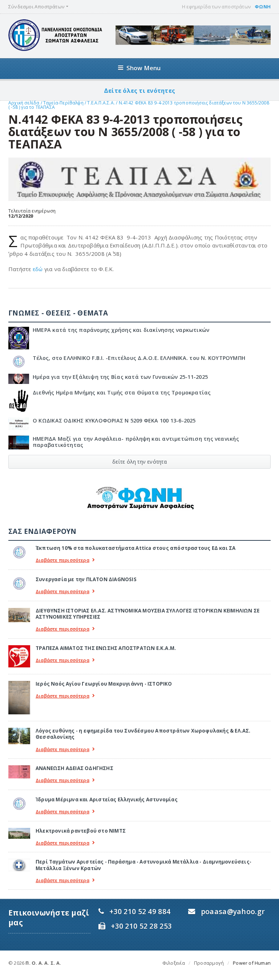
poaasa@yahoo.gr (233, 911)
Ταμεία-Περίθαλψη (63, 103)
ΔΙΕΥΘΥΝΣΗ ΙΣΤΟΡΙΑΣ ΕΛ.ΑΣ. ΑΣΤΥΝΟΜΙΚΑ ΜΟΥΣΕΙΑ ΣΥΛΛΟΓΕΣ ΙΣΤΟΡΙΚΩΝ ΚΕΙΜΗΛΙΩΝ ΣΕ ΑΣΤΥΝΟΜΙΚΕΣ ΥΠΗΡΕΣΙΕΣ (147, 613)
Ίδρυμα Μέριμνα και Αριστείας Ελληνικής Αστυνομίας (107, 799)
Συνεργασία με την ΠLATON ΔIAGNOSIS (86, 579)
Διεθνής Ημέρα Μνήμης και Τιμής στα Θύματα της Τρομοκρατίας (122, 392)
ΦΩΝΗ (263, 6)
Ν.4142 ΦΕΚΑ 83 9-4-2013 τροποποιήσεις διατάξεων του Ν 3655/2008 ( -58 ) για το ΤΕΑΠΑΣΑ (138, 105)
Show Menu (143, 68)
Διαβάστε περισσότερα (62, 560)
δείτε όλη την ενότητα (139, 461)
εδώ (38, 269)
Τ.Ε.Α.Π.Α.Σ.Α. (101, 103)
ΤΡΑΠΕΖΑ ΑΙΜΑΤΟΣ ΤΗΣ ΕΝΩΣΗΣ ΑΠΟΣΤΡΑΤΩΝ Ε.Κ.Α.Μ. (106, 648)
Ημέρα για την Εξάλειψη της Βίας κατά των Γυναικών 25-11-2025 (120, 376)
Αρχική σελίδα (23, 103)
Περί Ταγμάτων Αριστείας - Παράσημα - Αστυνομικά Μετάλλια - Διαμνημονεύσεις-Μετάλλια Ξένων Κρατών (143, 864)
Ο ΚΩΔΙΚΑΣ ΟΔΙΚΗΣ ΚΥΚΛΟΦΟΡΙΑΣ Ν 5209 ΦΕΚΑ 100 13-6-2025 (114, 420)
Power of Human (252, 963)
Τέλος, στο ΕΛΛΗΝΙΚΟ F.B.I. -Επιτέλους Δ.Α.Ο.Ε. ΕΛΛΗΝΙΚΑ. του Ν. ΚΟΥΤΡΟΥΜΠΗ (139, 357)
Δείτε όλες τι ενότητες (139, 91)
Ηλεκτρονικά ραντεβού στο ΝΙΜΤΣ (81, 831)
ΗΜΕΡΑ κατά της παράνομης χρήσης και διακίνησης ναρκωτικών (121, 329)
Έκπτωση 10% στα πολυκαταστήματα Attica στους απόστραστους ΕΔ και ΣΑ (135, 548)
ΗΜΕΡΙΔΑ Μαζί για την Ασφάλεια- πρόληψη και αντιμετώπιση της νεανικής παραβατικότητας (136, 441)
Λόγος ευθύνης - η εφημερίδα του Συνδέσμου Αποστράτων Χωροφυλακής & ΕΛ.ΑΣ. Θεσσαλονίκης (143, 733)
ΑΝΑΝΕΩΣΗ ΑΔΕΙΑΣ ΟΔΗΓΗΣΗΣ (74, 768)
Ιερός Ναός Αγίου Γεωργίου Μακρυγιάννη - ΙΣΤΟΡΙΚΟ (104, 684)
